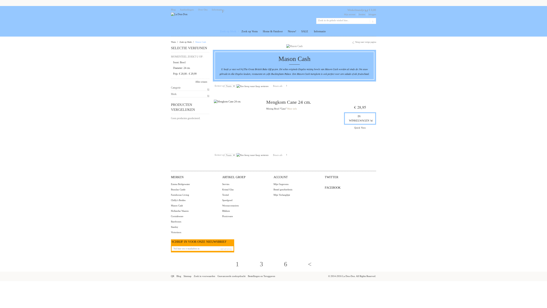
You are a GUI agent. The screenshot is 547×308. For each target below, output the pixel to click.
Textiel (225, 195)
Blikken (226, 211)
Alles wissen (201, 81)
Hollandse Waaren (180, 211)
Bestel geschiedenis (283, 189)
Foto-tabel (285, 85)
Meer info (292, 108)
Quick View (360, 127)
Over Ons (202, 9)
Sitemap (187, 276)
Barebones (176, 221)
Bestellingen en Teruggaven (261, 276)
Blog (173, 9)
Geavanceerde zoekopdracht (232, 276)
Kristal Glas (228, 189)
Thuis (173, 42)
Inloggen (372, 14)
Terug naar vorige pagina (365, 42)
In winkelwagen (359, 118)
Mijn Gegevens (281, 184)
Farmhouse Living (180, 195)
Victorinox (176, 232)
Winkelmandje (355, 10)
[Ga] (372, 21)
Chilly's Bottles (178, 200)
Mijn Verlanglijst (282, 195)
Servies (225, 184)
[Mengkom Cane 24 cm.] (238, 124)
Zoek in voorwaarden (204, 276)
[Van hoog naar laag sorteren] (253, 85)
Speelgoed (227, 200)
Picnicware (227, 216)
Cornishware (177, 216)
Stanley (174, 227)
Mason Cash (177, 205)
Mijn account (349, 14)
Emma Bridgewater (180, 184)
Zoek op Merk (185, 42)
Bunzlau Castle (178, 189)
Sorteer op (220, 85)
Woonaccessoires (230, 205)
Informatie (217, 9)
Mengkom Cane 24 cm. (288, 102)
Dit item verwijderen (205, 62)
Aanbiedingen (187, 9)
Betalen (362, 14)
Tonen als (277, 85)
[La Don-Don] (179, 14)
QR (172, 276)
